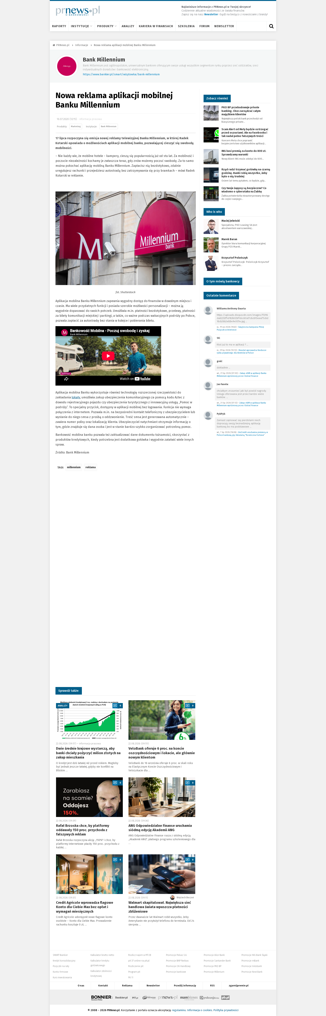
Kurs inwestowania (62, 977)
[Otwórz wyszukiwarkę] (271, 26)
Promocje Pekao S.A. (176, 955)
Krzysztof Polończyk (234, 257)
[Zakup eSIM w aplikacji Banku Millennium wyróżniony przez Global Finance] (208, 362)
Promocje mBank (250, 960)
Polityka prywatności (225, 1010)
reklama (90, 467)
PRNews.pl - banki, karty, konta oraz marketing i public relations (168, 997)
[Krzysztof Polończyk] (211, 263)
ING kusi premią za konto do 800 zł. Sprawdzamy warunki (243, 152)
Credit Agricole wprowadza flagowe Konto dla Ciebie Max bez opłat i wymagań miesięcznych (84, 907)
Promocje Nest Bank (251, 972)
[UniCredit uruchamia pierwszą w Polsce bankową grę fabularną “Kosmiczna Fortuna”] (208, 415)
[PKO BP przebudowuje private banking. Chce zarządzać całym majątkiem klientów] (211, 113)
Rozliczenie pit (135, 966)
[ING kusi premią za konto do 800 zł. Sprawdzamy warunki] (211, 156)
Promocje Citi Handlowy (178, 966)
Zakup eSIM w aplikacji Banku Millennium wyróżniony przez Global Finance (241, 374)
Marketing (76, 126)
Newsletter (224, 26)
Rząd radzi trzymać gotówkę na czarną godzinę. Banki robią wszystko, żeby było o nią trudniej (245, 173)
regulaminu (179, 1010)
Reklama (127, 985)
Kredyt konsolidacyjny (64, 960)
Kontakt (103, 985)
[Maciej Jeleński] (211, 226)
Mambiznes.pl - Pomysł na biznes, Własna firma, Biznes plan (189, 997)
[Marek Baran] (211, 244)
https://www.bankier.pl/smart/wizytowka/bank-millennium (121, 74)
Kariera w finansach (156, 26)
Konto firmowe (60, 972)
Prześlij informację (185, 985)
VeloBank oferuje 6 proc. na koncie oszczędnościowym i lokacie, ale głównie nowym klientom (161, 752)
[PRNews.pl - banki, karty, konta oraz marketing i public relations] (76, 10)
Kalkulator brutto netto (102, 955)
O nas (81, 985)
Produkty (105, 26)
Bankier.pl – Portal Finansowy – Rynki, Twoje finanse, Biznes (121, 997)
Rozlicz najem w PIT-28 (139, 955)
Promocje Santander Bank (217, 960)
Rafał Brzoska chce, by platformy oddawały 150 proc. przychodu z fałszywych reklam (82, 830)
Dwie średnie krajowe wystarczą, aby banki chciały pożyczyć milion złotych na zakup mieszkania (88, 752)
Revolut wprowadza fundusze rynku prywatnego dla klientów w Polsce (241, 351)
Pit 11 (130, 977)
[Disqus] (125, 530)
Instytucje (80, 26)
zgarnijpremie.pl (238, 985)
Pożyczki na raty (61, 966)
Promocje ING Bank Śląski (254, 955)
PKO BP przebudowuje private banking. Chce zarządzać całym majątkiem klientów (241, 111)
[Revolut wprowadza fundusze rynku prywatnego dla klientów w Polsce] (208, 339)
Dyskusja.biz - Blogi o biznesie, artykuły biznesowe (209, 997)
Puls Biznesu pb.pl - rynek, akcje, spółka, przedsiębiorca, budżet (225, 997)
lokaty (76, 397)
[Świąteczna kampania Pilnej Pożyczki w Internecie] (208, 310)
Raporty (59, 26)
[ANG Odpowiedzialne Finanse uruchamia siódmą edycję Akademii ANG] (161, 797)
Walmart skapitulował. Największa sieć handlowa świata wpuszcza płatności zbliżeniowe (159, 907)
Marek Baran (229, 239)
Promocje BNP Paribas (177, 960)
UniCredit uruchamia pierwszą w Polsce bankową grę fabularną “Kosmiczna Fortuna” (242, 433)
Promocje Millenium (214, 972)
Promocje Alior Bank (214, 955)
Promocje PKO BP (212, 966)
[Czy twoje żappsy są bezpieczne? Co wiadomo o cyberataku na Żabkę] (211, 193)
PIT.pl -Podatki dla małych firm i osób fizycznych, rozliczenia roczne (135, 997)
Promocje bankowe (176, 972)
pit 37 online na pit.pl (138, 960)
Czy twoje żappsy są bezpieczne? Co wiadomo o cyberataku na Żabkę (243, 190)
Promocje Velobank (251, 966)
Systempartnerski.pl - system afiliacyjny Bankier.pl (149, 997)
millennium (74, 467)
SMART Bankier (60, 955)
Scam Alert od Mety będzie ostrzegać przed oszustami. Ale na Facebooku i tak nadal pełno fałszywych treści (244, 133)
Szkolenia (186, 26)
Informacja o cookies (199, 1010)
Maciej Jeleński (230, 220)
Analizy (128, 26)
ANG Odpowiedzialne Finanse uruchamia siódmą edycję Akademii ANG (160, 828)
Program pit (134, 972)
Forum (204, 26)
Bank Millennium (104, 59)
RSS (212, 985)
